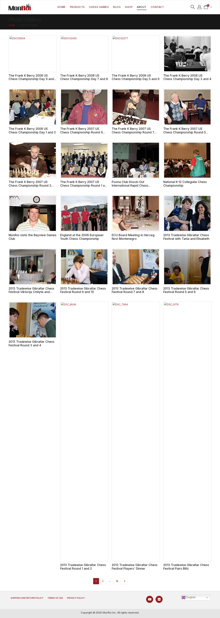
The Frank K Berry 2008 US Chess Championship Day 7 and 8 (84, 77)
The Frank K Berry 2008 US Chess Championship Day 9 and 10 (31, 79)
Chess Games (99, 7)
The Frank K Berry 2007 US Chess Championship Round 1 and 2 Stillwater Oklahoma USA (84, 185)
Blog (117, 7)
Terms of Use (55, 598)
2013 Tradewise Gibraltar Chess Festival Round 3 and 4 (31, 343)
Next (124, 581)
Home (61, 7)
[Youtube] (149, 599)
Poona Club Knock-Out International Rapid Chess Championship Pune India (130, 185)
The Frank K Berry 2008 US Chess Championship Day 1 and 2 (32, 130)
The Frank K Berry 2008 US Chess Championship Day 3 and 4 (187, 77)
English (191, 597)
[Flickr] (159, 599)
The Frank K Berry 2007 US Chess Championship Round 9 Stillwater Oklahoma (81, 132)
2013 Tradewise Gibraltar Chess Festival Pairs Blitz (186, 566)
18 (117, 581)
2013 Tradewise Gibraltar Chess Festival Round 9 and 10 (83, 290)
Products (77, 7)
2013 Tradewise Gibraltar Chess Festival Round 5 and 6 (186, 290)
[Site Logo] (19, 7)
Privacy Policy (76, 598)
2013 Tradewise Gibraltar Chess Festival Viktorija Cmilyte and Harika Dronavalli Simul (31, 292)
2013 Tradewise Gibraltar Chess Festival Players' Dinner (134, 566)
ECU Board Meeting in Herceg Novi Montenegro (133, 236)
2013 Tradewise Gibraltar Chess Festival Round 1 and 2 (83, 566)
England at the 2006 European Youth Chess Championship (81, 236)
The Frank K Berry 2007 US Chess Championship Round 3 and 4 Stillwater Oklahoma (30, 185)
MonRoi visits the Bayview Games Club (32, 236)
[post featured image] (33, 53)
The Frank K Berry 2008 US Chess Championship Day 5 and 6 (136, 77)
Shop (129, 7)
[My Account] (199, 7)
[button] (192, 7)
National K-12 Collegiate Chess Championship (185, 183)
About (141, 7)
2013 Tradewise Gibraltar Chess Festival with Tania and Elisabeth (186, 236)
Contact (157, 7)
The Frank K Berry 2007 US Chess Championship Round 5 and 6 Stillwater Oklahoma (184, 132)
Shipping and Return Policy (27, 598)
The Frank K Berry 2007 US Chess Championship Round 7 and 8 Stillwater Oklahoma (133, 132)
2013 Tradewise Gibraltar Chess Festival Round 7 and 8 (134, 290)
